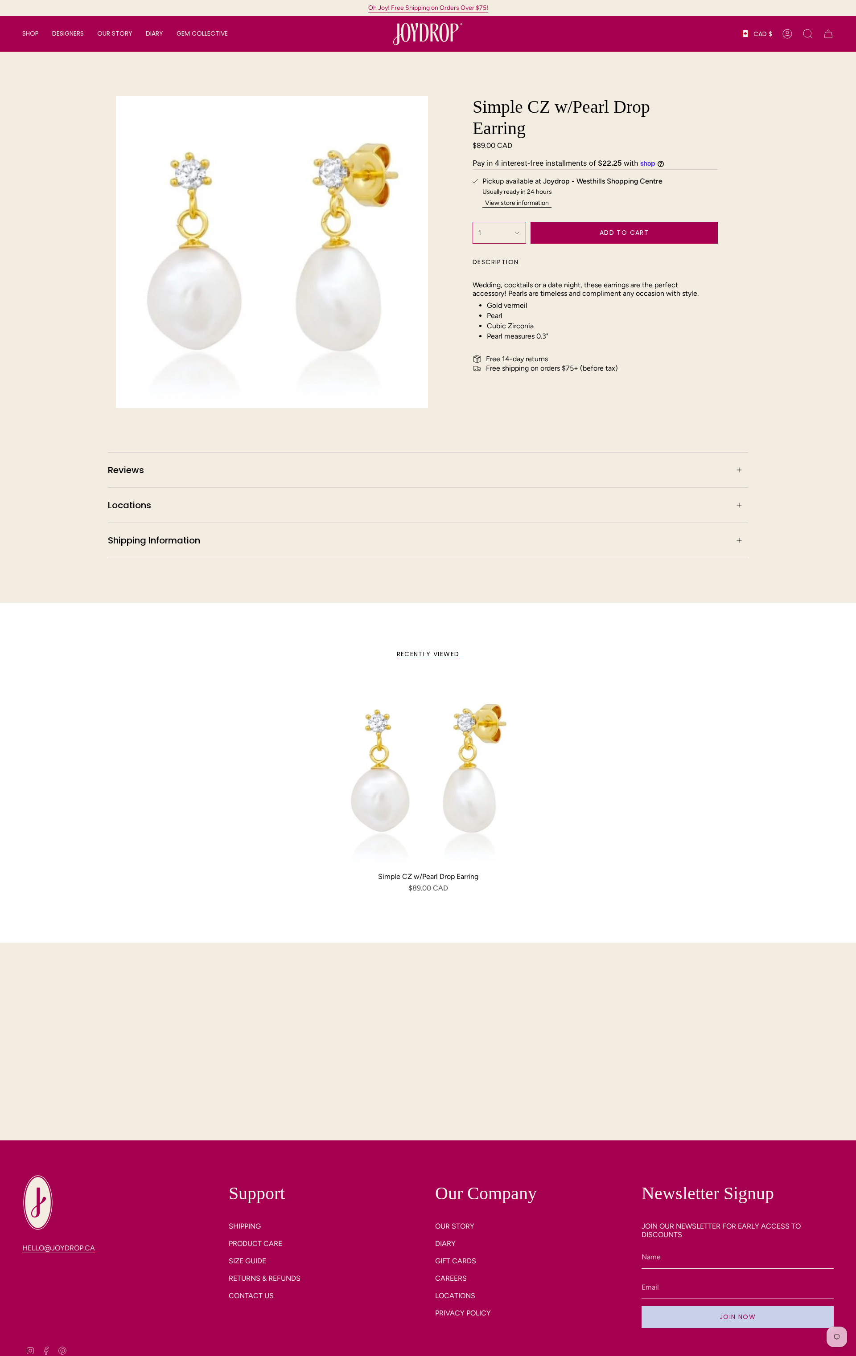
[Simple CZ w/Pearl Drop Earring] (428, 771)
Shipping (245, 1226)
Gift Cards (455, 1261)
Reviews (126, 470)
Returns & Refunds (264, 1278)
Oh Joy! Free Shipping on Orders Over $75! (428, 8)
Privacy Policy (463, 1313)
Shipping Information (154, 540)
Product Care (255, 1243)
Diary (445, 1243)
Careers (451, 1278)
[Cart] (828, 33)
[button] (30, 34)
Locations (129, 505)
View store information (517, 203)
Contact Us (251, 1295)
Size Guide (247, 1261)
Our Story (454, 1226)
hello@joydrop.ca (58, 1248)
